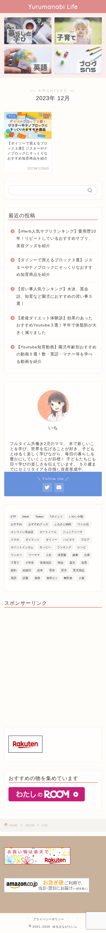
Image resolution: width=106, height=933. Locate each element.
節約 (13, 570)
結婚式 (27, 570)
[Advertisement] (53, 665)
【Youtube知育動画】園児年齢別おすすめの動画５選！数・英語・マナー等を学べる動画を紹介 (56, 354)
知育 (84, 562)
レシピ (81, 547)
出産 (87, 555)
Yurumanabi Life (53, 6)
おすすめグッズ (38, 524)
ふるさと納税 (62, 524)
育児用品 (78, 570)
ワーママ (34, 555)
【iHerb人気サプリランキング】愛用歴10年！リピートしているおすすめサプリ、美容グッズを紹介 (56, 238)
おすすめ (16, 524)
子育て (15, 562)
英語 (13, 578)
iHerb (25, 516)
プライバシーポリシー (48, 919)
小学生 (29, 562)
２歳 (81, 578)
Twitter (39, 516)
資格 (37, 578)
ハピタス (69, 539)
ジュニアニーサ (73, 531)
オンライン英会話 (22, 531)
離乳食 (68, 578)
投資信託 (45, 562)
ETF (13, 516)
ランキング (64, 547)
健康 (75, 555)
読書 (25, 578)
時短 (60, 562)
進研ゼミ (52, 578)
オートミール (48, 531)
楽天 (72, 562)
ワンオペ (16, 555)
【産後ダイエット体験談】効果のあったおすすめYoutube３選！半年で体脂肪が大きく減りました (56, 325)
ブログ (85, 539)
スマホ (15, 539)
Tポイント (56, 516)
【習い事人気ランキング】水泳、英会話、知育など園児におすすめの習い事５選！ (54, 296)
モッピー (45, 547)
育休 (52, 570)
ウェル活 (83, 524)
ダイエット (32, 539)
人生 (48, 555)
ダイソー (51, 539)
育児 (64, 570)
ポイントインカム (22, 547)
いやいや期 (76, 516)
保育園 (62, 555)
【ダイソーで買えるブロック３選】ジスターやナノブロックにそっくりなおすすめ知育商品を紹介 (54, 267)
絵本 (40, 570)
